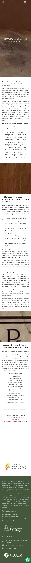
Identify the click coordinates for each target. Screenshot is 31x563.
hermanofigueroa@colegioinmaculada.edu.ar (15, 421)
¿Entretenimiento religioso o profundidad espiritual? (15, 518)
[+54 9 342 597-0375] (4, 548)
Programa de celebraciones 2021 (10, 516)
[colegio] (14, 466)
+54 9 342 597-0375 (11, 548)
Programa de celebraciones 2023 (10, 514)
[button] (25, 2)
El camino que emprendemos (9, 521)
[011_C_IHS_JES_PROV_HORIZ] (15, 555)
